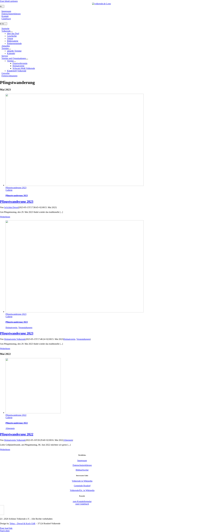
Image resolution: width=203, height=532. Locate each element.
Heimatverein (11, 327)
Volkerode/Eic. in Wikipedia (82, 490)
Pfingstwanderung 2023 (16, 187)
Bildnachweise (82, 470)
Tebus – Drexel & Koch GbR (22, 523)
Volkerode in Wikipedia (82, 481)
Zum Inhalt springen (9, 1)
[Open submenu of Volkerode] (11, 31)
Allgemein (10, 428)
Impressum (82, 460)
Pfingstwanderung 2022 (16, 415)
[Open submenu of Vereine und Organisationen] (27, 59)
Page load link (6, 528)
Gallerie (9, 190)
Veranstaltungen (25, 327)
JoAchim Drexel (11, 207)
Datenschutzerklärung (82, 465)
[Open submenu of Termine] (10, 49)
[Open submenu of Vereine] (15, 61)
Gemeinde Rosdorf (82, 485)
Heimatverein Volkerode (14, 339)
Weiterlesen (5, 217)
